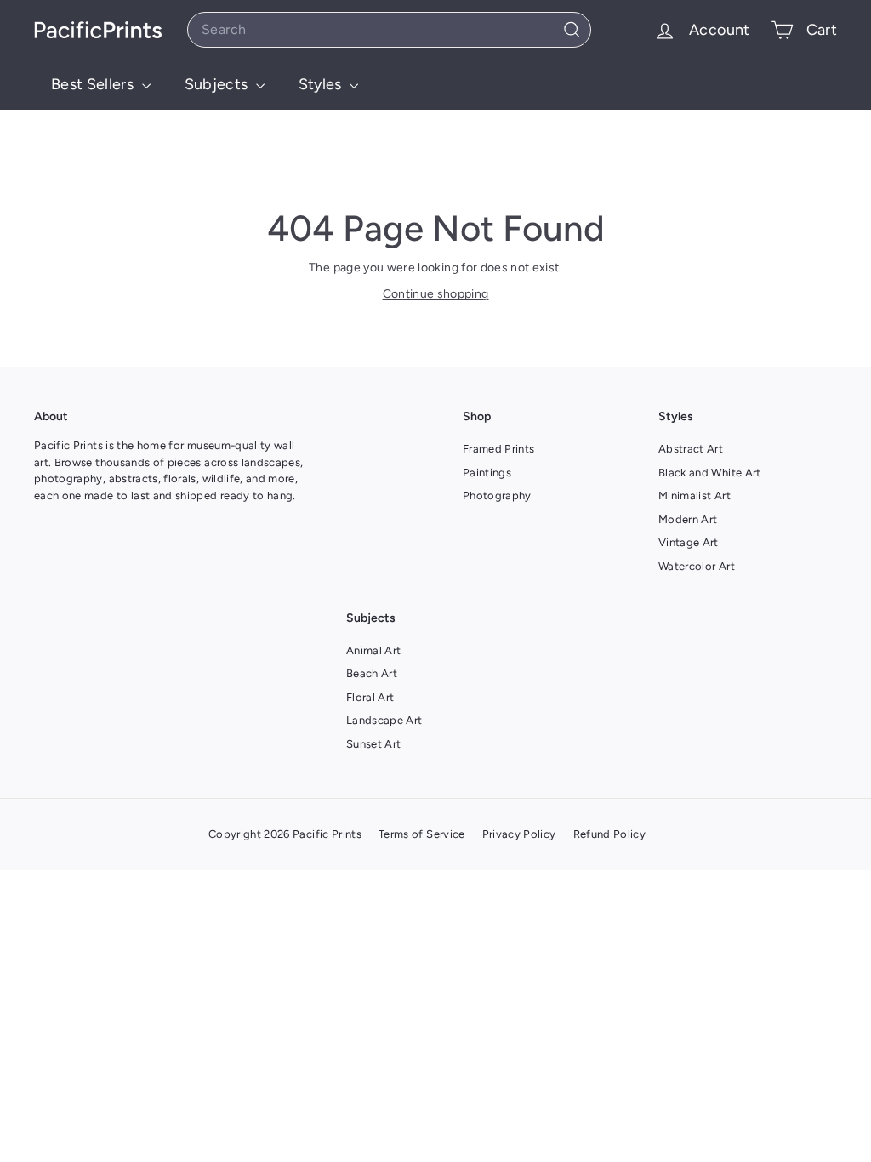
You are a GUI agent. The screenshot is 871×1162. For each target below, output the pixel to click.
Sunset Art (373, 744)
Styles (322, 84)
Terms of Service (422, 834)
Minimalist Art (694, 495)
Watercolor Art (696, 566)
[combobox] (389, 30)
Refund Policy (609, 834)
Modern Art (688, 519)
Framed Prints (499, 448)
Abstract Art (690, 448)
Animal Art (373, 650)
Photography (497, 495)
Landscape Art (384, 720)
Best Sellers (94, 84)
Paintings (487, 472)
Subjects (218, 84)
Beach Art (371, 673)
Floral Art (370, 697)
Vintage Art (688, 542)
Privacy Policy (519, 834)
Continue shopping (436, 294)
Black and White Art (709, 472)
